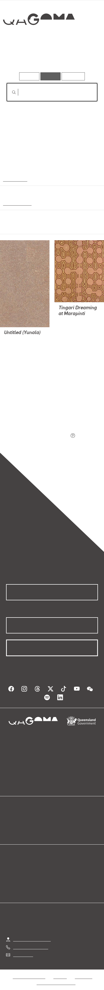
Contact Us (22, 948)
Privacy (60, 970)
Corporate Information (56, 976)
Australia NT (15, 179)
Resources (73, 76)
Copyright (83, 970)
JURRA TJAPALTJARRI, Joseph (18, 352)
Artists (50, 57)
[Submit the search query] (9, 92)
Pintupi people (16, 203)
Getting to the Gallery (32, 933)
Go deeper (82, 57)
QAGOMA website (22, 825)
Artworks (20, 57)
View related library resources (32, 407)
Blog (58, 819)
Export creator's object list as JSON (37, 435)
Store (10, 831)
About (59, 825)
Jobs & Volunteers (29, 970)
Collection (38, 38)
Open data (15, 819)
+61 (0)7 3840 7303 (30, 941)
